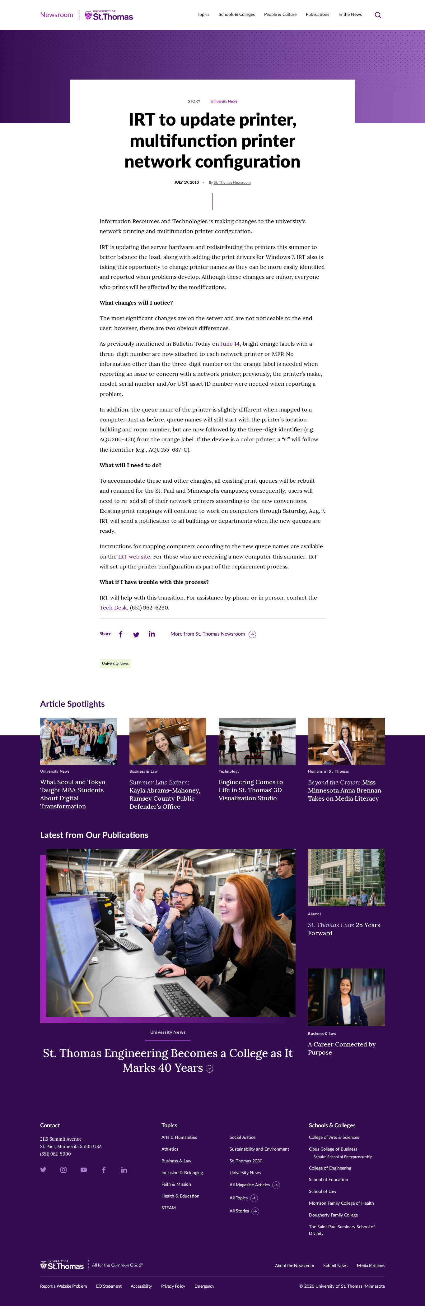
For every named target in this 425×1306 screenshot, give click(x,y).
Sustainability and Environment (259, 1149)
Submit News (335, 1266)
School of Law (322, 1191)
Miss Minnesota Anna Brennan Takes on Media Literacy (344, 790)
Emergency (204, 1286)
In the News (350, 14)
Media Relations (371, 1266)
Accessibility (141, 1286)
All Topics (239, 1198)
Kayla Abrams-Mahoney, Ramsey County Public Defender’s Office (164, 794)
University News (224, 101)
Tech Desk (113, 607)
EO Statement (108, 1286)
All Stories (239, 1211)
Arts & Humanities (179, 1137)
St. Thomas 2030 (246, 1161)
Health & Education (180, 1196)
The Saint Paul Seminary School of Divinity (342, 1230)
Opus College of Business (340, 1153)
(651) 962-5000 (55, 1154)
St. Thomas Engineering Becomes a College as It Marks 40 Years (168, 1060)
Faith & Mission (176, 1184)
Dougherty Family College (333, 1215)
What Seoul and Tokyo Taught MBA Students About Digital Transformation (72, 794)
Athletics (169, 1149)
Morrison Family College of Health (341, 1203)
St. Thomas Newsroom (232, 182)
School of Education (328, 1180)
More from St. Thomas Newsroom (207, 634)
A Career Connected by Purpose (342, 1048)
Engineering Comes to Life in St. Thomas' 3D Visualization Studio (251, 790)
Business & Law (176, 1161)
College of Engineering (330, 1168)
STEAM (168, 1208)
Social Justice (242, 1137)
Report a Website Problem (63, 1286)
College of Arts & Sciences (334, 1137)
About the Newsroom (294, 1266)
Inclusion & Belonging (182, 1173)
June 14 (230, 343)
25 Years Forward (344, 929)
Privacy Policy (173, 1286)
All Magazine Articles (250, 1185)
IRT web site (134, 556)
